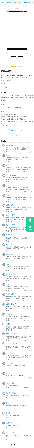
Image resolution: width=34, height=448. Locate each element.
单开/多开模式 (11, 432)
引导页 (8, 165)
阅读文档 (9, 314)
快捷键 (8, 413)
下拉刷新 (9, 155)
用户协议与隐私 (11, 343)
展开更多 (5, 125)
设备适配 (9, 284)
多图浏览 (9, 264)
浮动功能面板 (10, 274)
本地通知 (9, 353)
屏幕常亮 (9, 234)
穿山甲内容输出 (11, 393)
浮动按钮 (9, 363)
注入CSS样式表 (11, 215)
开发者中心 (29, 2)
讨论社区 (22, 130)
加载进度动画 (10, 205)
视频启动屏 (10, 383)
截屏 (7, 403)
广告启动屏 (10, 294)
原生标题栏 (10, 145)
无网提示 (9, 244)
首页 (3, 2)
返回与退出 (10, 254)
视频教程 (13, 130)
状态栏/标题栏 (11, 304)
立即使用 (17, 135)
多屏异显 (9, 423)
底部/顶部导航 (11, 175)
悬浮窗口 (9, 373)
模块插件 (9, 2)
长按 (7, 195)
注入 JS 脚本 (10, 225)
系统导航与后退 (11, 333)
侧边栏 (8, 324)
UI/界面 (4, 87)
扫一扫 (8, 185)
